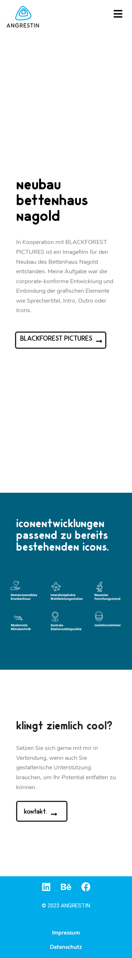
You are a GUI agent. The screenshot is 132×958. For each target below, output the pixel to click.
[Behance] (66, 886)
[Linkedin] (46, 886)
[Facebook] (86, 886)
